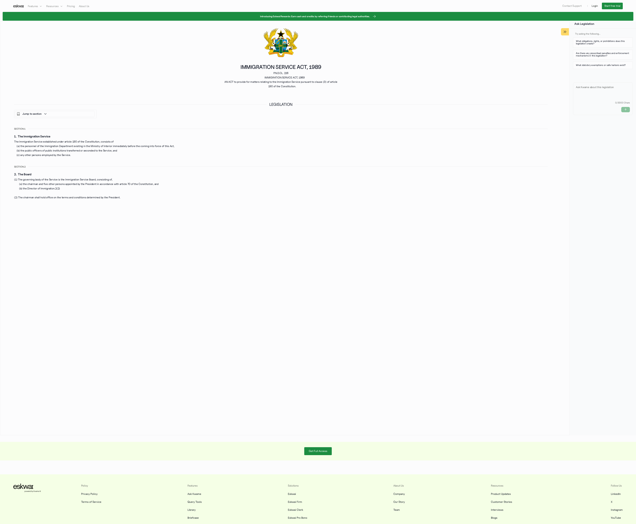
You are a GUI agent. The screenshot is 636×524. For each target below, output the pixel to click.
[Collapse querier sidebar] (565, 31)
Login (595, 5)
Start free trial (612, 5)
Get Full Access (318, 451)
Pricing (71, 6)
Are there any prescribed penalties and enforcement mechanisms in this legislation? (602, 54)
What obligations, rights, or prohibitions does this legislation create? (600, 42)
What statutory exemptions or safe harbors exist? (601, 65)
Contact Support (572, 5)
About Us (84, 6)
